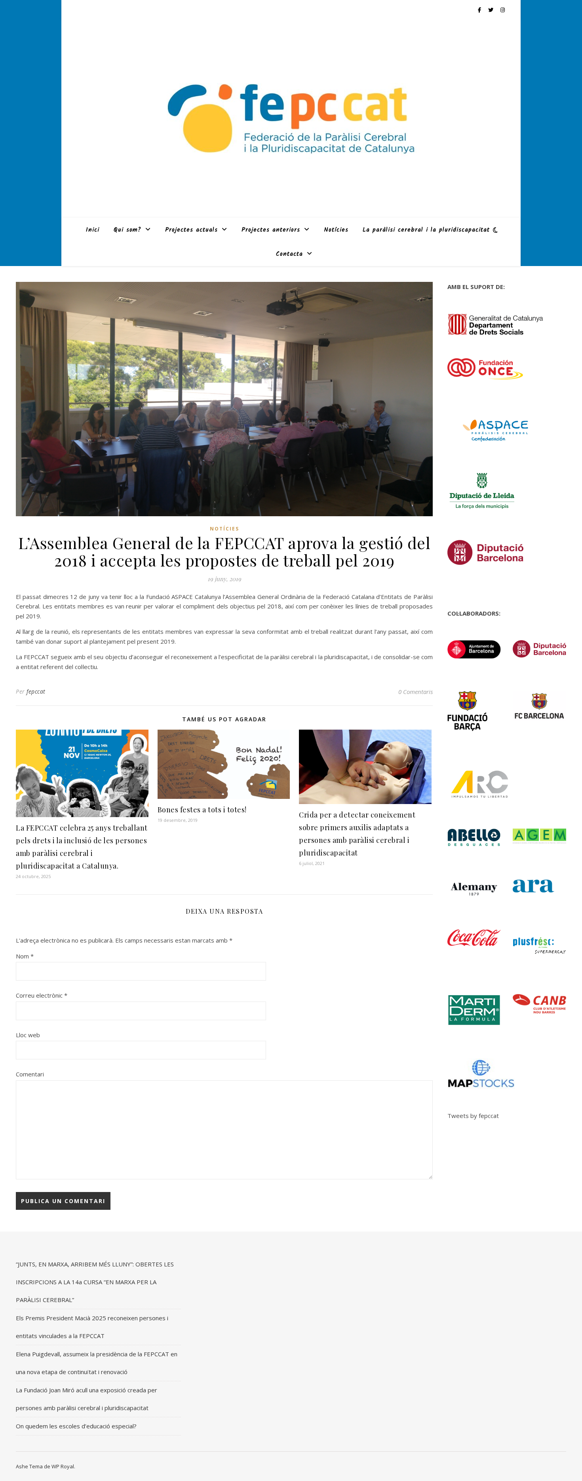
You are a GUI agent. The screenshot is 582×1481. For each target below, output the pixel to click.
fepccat (36, 691)
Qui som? (127, 230)
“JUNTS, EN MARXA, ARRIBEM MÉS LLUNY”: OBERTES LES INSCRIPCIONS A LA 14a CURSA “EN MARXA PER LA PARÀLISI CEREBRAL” (95, 1282)
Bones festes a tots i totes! (202, 809)
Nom (25, 956)
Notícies (336, 230)
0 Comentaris (415, 692)
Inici (92, 230)
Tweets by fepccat (473, 1116)
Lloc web (28, 1035)
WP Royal (62, 1466)
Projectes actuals (191, 230)
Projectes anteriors (271, 230)
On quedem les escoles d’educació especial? (76, 1426)
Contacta (289, 254)
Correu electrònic (41, 995)
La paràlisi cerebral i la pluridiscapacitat (426, 230)
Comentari (30, 1074)
